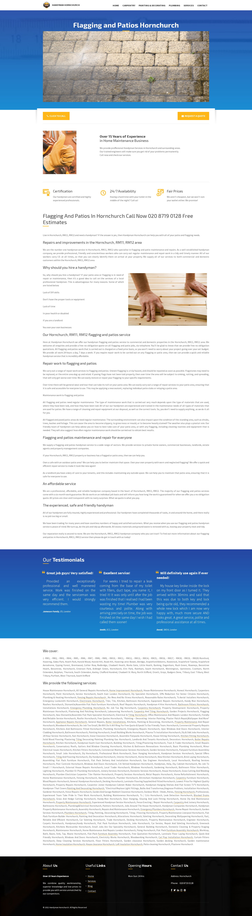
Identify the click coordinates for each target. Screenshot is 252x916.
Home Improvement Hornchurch (125, 690)
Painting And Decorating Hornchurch (85, 788)
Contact (202, 5)
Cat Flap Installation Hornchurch (176, 837)
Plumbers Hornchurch (75, 812)
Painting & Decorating (152, 5)
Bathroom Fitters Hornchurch (193, 704)
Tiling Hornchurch (159, 711)
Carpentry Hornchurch (149, 707)
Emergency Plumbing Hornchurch (87, 707)
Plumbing (174, 5)
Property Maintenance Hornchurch (73, 802)
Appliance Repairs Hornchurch (71, 721)
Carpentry (129, 5)
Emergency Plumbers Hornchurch (157, 809)
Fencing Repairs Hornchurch (91, 697)
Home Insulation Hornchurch (70, 844)
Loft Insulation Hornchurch (129, 844)
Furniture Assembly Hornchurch (182, 830)
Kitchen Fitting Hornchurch (195, 735)
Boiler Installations (116, 721)
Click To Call (57, 116)
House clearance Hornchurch (100, 844)
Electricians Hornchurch (92, 700)
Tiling (79, 739)
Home (116, 5)
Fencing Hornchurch (185, 791)
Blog (90, 886)
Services (189, 5)
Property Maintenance (186, 721)
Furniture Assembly (108, 833)
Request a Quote (194, 116)
